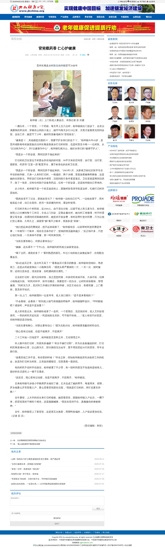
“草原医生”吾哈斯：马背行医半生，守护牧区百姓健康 (57, 479)
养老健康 (28, 17)
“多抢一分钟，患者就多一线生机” (57, 469)
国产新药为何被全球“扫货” (119, 165)
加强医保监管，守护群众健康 (121, 76)
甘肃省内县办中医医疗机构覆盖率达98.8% (126, 51)
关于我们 (141, 2)
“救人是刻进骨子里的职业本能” (28, 444)
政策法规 (113, 17)
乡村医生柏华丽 (57, 65)
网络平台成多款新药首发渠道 (121, 161)
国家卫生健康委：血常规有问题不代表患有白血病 (128, 58)
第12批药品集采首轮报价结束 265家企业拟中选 (127, 176)
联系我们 (132, 2)
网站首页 (122, 2)
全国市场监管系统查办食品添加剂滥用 (124, 154)
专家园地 (52, 17)
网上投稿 (106, 532)
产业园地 (64, 17)
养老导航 (88, 17)
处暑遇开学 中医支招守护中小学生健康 (124, 43)
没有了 (57, 524)
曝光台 (149, 17)
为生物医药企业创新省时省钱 (121, 158)
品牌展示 (76, 17)
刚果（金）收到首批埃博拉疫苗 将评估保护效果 (128, 47)
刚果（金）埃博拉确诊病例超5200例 (123, 54)
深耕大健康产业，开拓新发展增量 (122, 180)
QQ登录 (151, 2)
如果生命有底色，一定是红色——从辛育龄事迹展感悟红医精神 (57, 484)
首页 (94, 39)
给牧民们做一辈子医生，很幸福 (57, 474)
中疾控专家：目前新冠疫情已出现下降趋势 (126, 62)
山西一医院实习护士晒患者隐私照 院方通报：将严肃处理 (57, 459)
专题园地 (125, 17)
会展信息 (137, 17)
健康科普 (40, 17)
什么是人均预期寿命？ (118, 69)
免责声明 (77, 532)
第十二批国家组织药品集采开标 (121, 172)
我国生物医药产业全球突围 (120, 183)
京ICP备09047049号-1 (116, 545)
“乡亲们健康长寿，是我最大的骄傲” (57, 464)
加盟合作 (68, 532)
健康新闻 (16, 17)
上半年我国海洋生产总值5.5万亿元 (123, 169)
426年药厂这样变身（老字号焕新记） (124, 151)
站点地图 (128, 545)
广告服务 (96, 532)
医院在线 (100, 17)
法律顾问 (87, 532)
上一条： (13, 440)
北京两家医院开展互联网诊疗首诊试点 (31, 440)
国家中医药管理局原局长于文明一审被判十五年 (127, 65)
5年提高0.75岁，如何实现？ (120, 73)
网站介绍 (59, 532)
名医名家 (113, 83)
